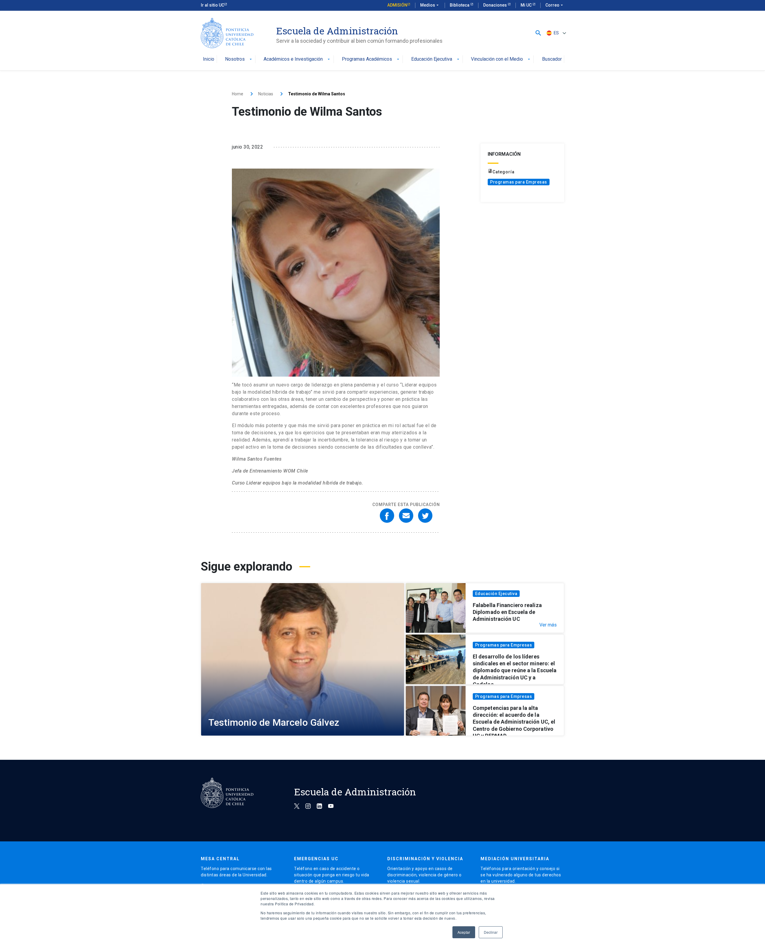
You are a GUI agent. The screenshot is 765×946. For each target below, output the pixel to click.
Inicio (208, 59)
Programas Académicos (371, 59)
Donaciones (495, 5)
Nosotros (239, 59)
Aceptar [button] (464, 932)
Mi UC (527, 5)
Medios (430, 5)
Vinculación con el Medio (501, 59)
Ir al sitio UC (212, 5)
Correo (554, 5)
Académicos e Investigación (297, 59)
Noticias (265, 93)
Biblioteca (460, 5)
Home (237, 93)
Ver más (548, 625)
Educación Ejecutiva (435, 59)
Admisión (397, 5)
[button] (538, 33)
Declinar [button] (491, 932)
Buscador (552, 59)
